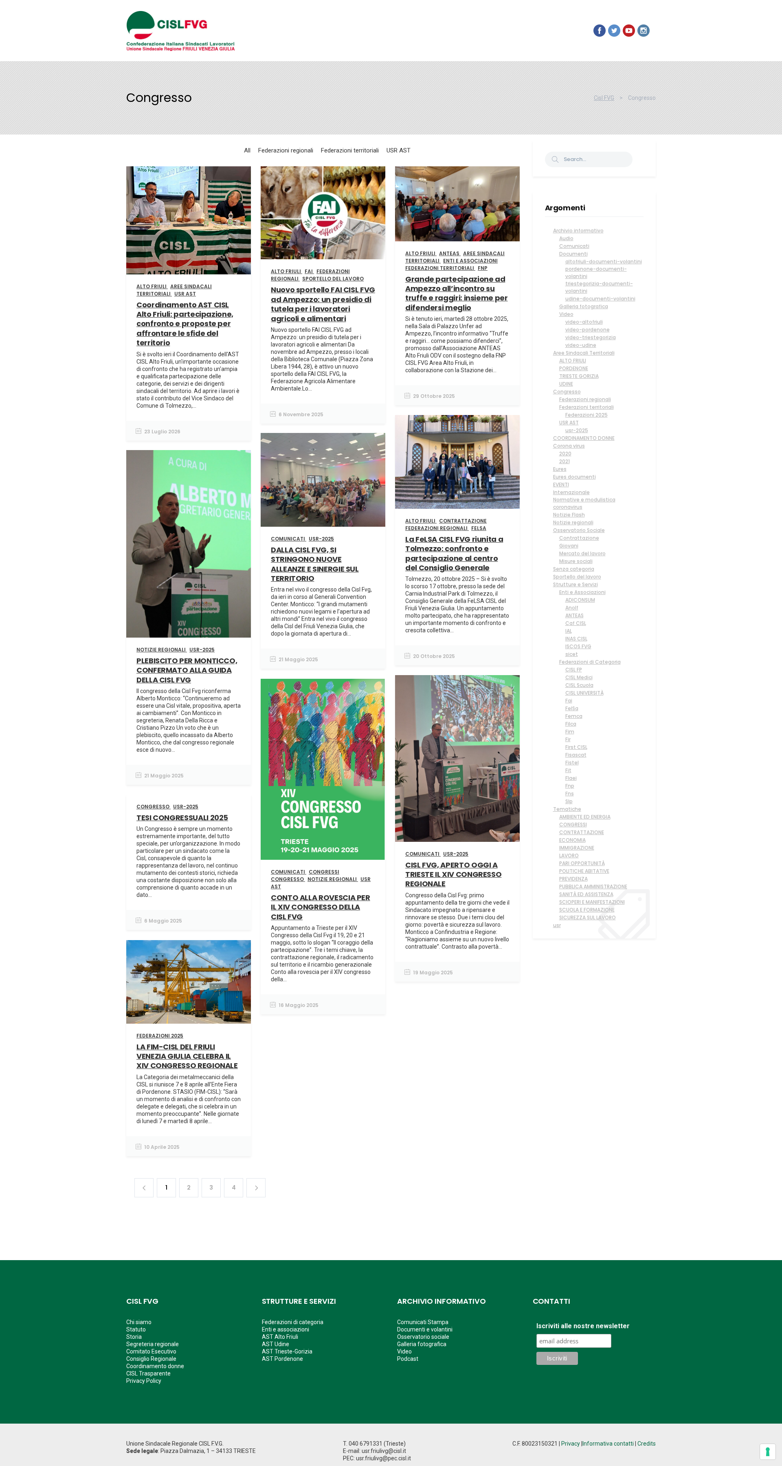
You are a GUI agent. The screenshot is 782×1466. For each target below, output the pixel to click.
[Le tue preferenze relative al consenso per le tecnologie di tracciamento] (767, 1451)
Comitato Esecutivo (151, 1351)
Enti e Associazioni (582, 592)
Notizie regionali (573, 522)
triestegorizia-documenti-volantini (599, 287)
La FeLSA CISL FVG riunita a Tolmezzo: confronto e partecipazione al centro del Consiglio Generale (454, 553)
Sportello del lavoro (577, 576)
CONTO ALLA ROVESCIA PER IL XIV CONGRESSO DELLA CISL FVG (320, 907)
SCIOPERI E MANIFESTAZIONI (592, 902)
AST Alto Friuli (280, 1337)
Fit (568, 770)
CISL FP (573, 669)
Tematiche (567, 809)
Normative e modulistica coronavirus (584, 503)
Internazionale (571, 492)
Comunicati (574, 246)
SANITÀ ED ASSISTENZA (586, 894)
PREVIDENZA (573, 878)
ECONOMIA (572, 840)
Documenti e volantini (425, 1329)
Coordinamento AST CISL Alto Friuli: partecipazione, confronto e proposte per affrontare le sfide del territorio (184, 324)
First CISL (576, 747)
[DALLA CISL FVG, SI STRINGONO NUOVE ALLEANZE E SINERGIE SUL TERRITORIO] (323, 480)
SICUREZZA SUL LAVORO (587, 917)
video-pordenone (587, 329)
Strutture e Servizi (575, 584)
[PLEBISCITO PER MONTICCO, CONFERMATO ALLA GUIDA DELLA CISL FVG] (188, 544)
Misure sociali (576, 561)
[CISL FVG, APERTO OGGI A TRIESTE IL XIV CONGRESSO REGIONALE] (457, 758)
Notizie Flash (569, 514)
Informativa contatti (608, 1443)
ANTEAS (574, 615)
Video (566, 314)
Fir (568, 739)
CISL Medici (579, 677)
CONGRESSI (573, 824)
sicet (571, 654)
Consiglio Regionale (151, 1359)
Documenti (573, 253)
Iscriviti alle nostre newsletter (583, 1326)
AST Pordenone (282, 1359)
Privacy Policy (143, 1381)
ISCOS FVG (578, 646)
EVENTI (561, 484)
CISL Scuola (579, 685)
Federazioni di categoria (292, 1322)
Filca (570, 723)
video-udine (580, 345)
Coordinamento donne (155, 1366)
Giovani (568, 545)
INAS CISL (576, 638)
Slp (569, 801)
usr (557, 925)
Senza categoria (573, 568)
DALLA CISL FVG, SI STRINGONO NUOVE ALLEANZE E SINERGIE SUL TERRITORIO (315, 564)
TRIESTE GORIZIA (579, 376)
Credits (646, 1443)
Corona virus (569, 445)
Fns (569, 793)
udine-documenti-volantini (600, 298)
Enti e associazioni (285, 1329)
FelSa (571, 708)
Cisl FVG (604, 98)
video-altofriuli (584, 321)
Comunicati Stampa (422, 1322)
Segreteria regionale (152, 1344)
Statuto (136, 1329)
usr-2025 (576, 430)
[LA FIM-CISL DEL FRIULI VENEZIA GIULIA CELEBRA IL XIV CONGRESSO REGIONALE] (188, 982)
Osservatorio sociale (423, 1337)
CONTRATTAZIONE (581, 832)
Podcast (407, 1359)
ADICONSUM (580, 599)
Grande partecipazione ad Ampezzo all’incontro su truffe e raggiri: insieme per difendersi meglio (456, 293)
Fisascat (575, 754)
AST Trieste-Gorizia (287, 1351)
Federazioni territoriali (586, 407)
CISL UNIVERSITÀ (584, 692)
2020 (565, 453)
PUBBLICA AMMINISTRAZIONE (593, 886)
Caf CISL (575, 623)
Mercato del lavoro (582, 553)
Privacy (570, 1443)
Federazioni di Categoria (590, 661)
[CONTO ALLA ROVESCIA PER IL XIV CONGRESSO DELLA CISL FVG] (323, 769)
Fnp (569, 785)
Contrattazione (579, 537)
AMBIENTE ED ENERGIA (585, 816)
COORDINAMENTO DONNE (584, 438)
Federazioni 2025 (586, 414)
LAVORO (569, 855)
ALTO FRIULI (572, 360)
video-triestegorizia (590, 337)
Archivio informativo (578, 230)
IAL (568, 630)
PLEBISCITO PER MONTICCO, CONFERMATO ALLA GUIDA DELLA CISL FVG (186, 670)
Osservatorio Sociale (579, 530)
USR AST (569, 422)
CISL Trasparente (148, 1373)
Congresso (567, 391)
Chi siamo (139, 1322)
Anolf (571, 607)
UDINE (566, 383)
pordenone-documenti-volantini (596, 272)
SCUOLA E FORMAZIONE (587, 909)
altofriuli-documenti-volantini (603, 261)
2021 (564, 461)
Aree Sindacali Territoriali (584, 352)
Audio (566, 238)
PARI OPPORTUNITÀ (582, 863)
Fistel (572, 762)
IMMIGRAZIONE (576, 847)
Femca (573, 716)
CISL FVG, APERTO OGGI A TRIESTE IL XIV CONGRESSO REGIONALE (453, 874)
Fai (568, 700)
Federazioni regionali (585, 399)
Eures (560, 469)
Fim (569, 731)
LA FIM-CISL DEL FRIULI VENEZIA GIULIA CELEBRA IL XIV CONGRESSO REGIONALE (187, 1056)
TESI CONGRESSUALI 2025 (182, 817)
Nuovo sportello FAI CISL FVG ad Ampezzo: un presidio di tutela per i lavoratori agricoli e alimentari (323, 304)
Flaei (571, 778)
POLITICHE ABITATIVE (584, 871)
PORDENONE (573, 368)
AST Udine (275, 1344)
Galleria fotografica (583, 306)
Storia (134, 1337)
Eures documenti (574, 476)
